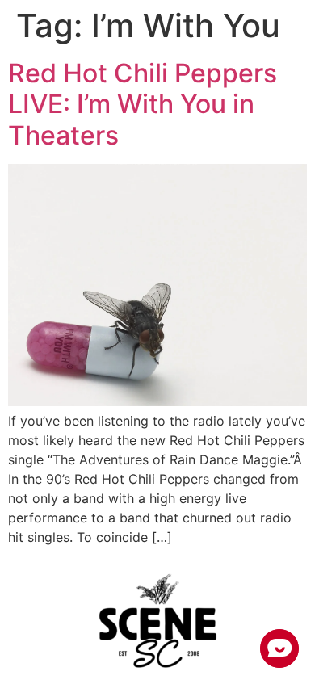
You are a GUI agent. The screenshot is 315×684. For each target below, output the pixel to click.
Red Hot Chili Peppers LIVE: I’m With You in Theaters (142, 104)
